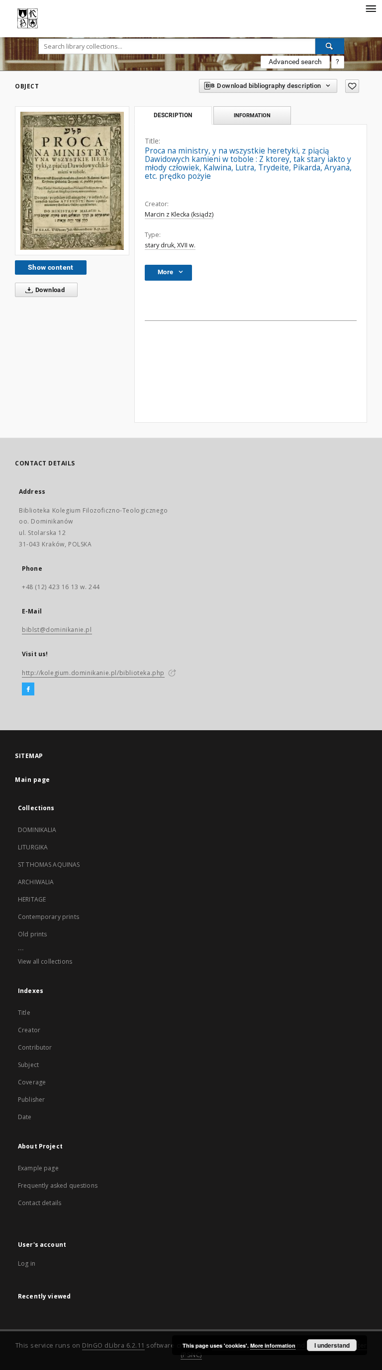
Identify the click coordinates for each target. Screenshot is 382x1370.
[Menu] (371, 8)
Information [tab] (252, 115)
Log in (26, 1263)
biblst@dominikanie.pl (57, 629)
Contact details (39, 1203)
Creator (29, 1030)
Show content (51, 267)
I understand (332, 1345)
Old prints (32, 934)
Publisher (31, 1099)
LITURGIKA (33, 847)
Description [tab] (173, 115)
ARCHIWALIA (36, 882)
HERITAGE (32, 899)
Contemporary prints (48, 917)
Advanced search (295, 62)
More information (272, 1345)
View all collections (45, 961)
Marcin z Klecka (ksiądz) (179, 214)
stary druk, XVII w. (170, 245)
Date (25, 1117)
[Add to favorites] (352, 86)
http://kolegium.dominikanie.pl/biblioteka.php (93, 673)
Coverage (32, 1082)
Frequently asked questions (57, 1185)
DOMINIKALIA (37, 830)
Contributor (35, 1047)
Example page (38, 1168)
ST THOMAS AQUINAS (49, 864)
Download (49, 290)
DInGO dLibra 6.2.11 (113, 1345)
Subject (28, 1065)
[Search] (329, 46)
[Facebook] (28, 689)
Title (24, 1012)
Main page (32, 779)
